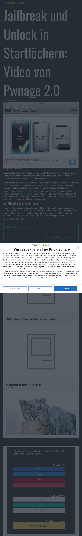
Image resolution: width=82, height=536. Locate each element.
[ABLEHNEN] (78, 247)
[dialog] (41, 267)
